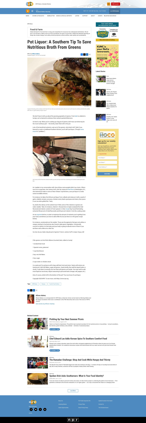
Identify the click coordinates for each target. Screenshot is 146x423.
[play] (28, 11)
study (67, 209)
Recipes (43, 284)
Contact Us (101, 404)
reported (39, 214)
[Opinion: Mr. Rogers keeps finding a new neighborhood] (101, 92)
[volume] (32, 11)
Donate (116, 4)
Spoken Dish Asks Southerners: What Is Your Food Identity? (76, 376)
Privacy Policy (81, 404)
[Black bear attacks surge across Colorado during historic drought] (101, 79)
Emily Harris (51, 362)
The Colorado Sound (103, 407)
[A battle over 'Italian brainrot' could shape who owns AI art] (101, 117)
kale (76, 116)
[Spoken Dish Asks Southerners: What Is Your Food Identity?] (37, 379)
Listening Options (62, 404)
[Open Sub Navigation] (30, 15)
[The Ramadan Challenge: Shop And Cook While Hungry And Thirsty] (37, 362)
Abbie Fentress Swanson (54, 321)
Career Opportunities (63, 407)
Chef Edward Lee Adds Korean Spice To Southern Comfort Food (78, 338)
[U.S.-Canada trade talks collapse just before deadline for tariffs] (101, 104)
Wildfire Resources (110, 15)
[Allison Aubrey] (30, 299)
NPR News (30, 24)
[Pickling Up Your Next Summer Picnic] (37, 323)
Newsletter (51, 15)
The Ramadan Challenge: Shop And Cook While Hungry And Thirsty (79, 359)
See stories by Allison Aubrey (45, 304)
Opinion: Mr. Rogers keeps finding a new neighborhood (111, 93)
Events (100, 15)
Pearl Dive (71, 189)
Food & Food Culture (54, 284)
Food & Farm (36, 29)
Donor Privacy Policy (83, 407)
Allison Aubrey (36, 54)
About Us (60, 400)
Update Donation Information (105, 400)
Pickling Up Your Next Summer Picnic (66, 319)
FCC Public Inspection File (84, 400)
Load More (73, 390)
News (107, 76)
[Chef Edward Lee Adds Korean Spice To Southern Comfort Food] (37, 341)
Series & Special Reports (64, 15)
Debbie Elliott (52, 378)
